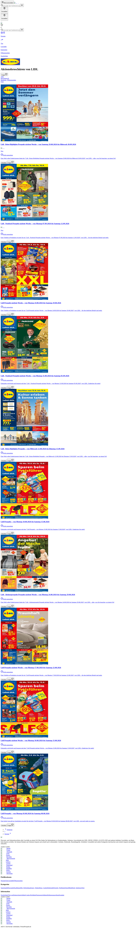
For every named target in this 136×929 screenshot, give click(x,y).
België (8, 848)
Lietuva (8, 862)
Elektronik (50, 888)
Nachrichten (4, 895)
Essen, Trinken (35, 888)
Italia (7, 860)
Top (6, 881)
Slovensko (9, 873)
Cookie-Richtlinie (31, 895)
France (8, 855)
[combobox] (11, 6)
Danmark (9, 852)
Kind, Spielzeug (77, 888)
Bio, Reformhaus (26, 888)
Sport (67, 888)
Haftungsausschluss (53, 895)
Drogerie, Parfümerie (59, 888)
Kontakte (61, 895)
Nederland (9, 865)
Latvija (8, 863)
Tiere (83, 888)
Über (2, 82)
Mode (70, 888)
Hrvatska (9, 857)
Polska (8, 867)
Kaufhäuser (17, 888)
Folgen (9, 163)
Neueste (3, 881)
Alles (2, 77)
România (9, 868)
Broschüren (5, 78)
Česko (8, 850)
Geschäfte (11, 881)
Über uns (10, 895)
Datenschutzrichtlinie (19, 895)
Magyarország (11, 858)
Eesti (7, 853)
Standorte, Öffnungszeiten (8, 80)
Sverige (8, 872)
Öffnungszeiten (18, 881)
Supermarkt (4, 888)
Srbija (8, 870)
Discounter (10, 888)
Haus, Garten (43, 888)
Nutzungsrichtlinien (41, 895)
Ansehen (3, 163)
